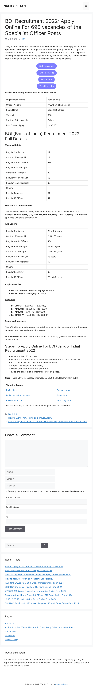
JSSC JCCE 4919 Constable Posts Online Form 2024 (30, 599)
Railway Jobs (63, 390)
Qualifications (12, 507)
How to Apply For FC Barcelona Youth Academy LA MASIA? (34, 566)
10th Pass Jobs (46, 73)
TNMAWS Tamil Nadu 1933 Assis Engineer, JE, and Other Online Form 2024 (42, 603)
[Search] (44, 545)
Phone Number (13, 497)
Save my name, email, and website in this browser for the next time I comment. (46, 491)
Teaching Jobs (46, 86)
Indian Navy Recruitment (18, 395)
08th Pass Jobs (46, 66)
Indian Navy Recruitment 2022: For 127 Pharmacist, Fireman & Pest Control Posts (47, 421)
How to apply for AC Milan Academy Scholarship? (29, 579)
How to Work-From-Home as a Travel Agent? (30, 418)
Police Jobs (46, 79)
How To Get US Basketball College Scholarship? (28, 570)
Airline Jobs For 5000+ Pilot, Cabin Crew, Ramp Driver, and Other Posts (40, 627)
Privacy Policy (11, 639)
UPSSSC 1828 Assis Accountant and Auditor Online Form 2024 (35, 591)
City (7, 517)
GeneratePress (61, 684)
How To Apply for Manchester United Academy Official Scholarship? (38, 574)
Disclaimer (10, 635)
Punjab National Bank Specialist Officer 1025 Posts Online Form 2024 (38, 595)
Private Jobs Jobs (15, 400)
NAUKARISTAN (15, 6)
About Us (9, 623)
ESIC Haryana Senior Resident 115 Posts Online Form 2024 (33, 587)
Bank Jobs (62, 395)
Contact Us (10, 631)
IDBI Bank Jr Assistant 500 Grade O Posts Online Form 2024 (34, 583)
